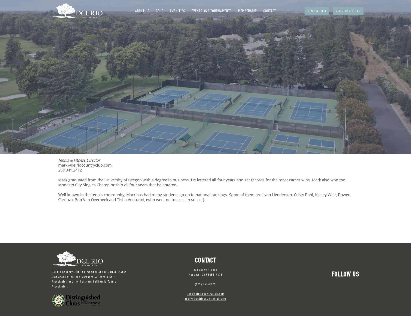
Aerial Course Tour (348, 11)
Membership (247, 11)
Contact (269, 11)
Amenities (177, 11)
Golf (159, 11)
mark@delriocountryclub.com (85, 165)
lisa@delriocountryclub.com (206, 293)
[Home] (77, 11)
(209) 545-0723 (205, 284)
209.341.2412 (70, 170)
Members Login (317, 11)
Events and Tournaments (212, 11)
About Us (142, 11)
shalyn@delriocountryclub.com (205, 298)
